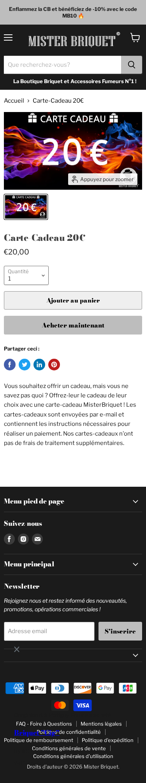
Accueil (14, 101)
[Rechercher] (131, 65)
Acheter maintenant (73, 325)
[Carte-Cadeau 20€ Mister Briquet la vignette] (25, 206)
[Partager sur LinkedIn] (39, 364)
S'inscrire (120, 631)
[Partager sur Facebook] (10, 364)
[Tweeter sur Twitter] (24, 364)
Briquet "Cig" (37, 733)
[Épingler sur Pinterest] (54, 364)
